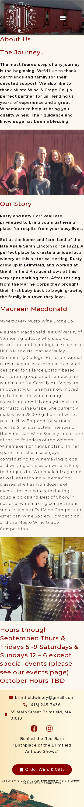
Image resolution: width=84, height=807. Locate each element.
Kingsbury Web (50, 783)
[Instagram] (50, 729)
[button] (63, 17)
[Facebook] (34, 729)
